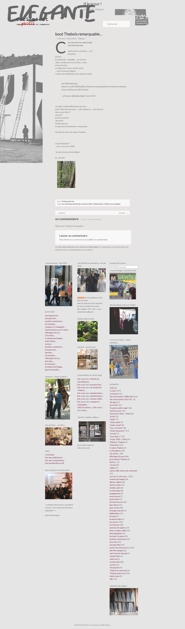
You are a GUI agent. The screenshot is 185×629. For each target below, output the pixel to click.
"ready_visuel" (115, 425)
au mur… (123, 213)
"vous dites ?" (115, 436)
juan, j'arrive (114, 508)
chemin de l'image (117, 479)
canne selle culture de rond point (123, 470)
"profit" (113, 416)
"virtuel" (113, 433)
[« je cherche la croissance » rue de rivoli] (91, 280)
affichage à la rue (117, 456)
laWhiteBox (114, 513)
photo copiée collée (118, 530)
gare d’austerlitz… (52, 369)
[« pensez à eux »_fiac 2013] (58, 285)
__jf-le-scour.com (62, 146)
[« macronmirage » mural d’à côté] (123, 286)
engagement (115, 493)
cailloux (113, 468)
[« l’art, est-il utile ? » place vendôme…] (124, 361)
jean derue (114, 505)
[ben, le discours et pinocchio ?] (58, 485)
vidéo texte (114, 576)
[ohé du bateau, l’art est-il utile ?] (124, 320)
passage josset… (52, 315)
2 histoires (114, 445)
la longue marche (117, 510)
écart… (85, 410)
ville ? (112, 579)
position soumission (118, 539)
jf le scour (62, 39)
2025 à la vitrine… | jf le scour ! (90, 407)
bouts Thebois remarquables (109, 204)
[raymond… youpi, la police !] (57, 399)
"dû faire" (113, 402)
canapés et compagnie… (55, 327)
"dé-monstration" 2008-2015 (122, 396)
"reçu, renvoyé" (116, 428)
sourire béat (115, 562)
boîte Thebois (94, 204)
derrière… (49, 352)
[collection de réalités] (124, 601)
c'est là (112, 465)
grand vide (114, 499)
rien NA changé (116, 550)
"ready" (113, 419)
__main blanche (97, 109)
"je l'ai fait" (114, 405)
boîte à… (113, 462)
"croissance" (115, 393)
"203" (112, 388)
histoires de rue (116, 502)
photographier (116, 533)
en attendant (115, 490)
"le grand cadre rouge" (119, 408)
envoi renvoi (115, 496)
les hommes (115, 525)
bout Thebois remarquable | (72, 226)
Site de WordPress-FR (54, 463)
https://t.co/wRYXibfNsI (71, 86)
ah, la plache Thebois (118, 459)
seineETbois (115, 556)
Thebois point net (67, 201)
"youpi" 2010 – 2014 (118, 439)
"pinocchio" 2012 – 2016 (120, 413)
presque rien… (51, 318)
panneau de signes (117, 527)
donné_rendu (115, 485)
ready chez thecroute (119, 547)
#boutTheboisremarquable (92, 86)
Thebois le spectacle (118, 570)
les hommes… (50, 324)
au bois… (48, 344)
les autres (114, 522)
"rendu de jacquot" (117, 431)
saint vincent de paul (118, 553)
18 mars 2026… (96, 399)
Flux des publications (54, 457)
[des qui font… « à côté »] (58, 436)
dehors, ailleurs (116, 482)
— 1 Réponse (80, 39)
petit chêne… (50, 341)
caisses (61, 213)
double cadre (115, 488)
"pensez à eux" (116, 411)
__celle (79, 109)
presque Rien (115, 545)
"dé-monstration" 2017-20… (121, 399)
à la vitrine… (50, 335)
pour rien (113, 542)
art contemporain (68, 204)
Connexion (49, 454)
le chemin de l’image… (54, 338)
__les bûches (81, 59)
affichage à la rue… (53, 332)
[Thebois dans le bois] (87, 331)
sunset (113, 565)
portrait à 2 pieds (117, 536)
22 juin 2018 (89, 96)
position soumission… (54, 321)
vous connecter (76, 239)
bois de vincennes (81, 204)
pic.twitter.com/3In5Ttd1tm (76, 89)
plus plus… (49, 361)
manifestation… (96, 393)
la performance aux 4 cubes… (57, 330)
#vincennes (109, 86)
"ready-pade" (115, 422)
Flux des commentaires (54, 460)
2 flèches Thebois (117, 442)
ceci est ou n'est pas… (119, 476)
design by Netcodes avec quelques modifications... (92, 625)
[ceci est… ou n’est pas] (87, 359)
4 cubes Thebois (117, 448)
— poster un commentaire (90, 219)
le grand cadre (115, 519)
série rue (113, 559)
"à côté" (113, 391)
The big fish (115, 567)
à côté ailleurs (115, 451)
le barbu (113, 516)
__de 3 (90, 51)
